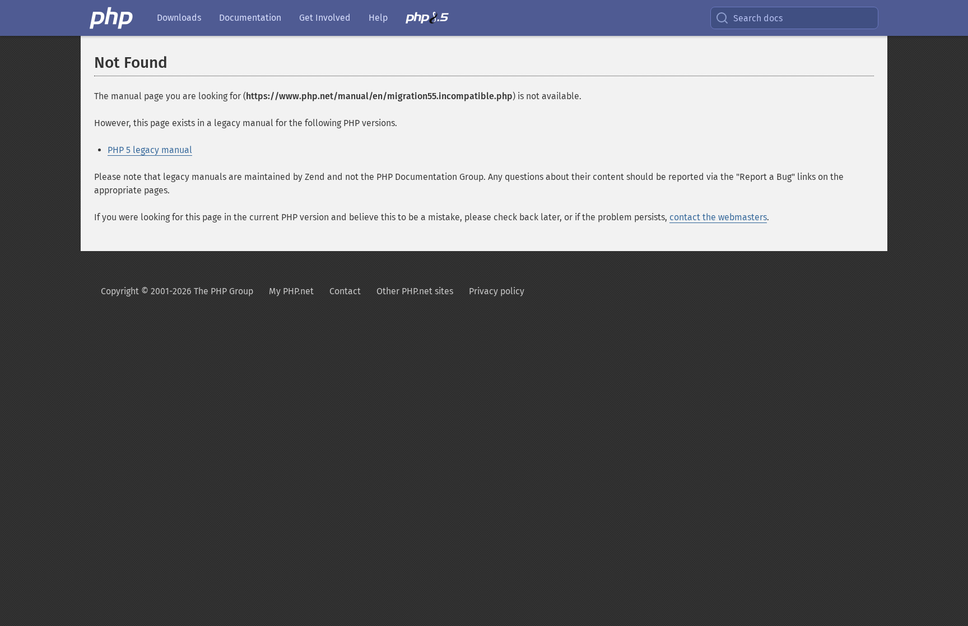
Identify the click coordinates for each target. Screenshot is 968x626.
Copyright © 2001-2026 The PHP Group (177, 291)
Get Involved (325, 17)
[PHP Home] (112, 18)
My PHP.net (291, 291)
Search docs (758, 18)
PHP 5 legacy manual (150, 150)
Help (378, 17)
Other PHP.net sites (414, 291)
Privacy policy (496, 291)
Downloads (179, 17)
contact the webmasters (718, 217)
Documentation (250, 17)
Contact (345, 291)
